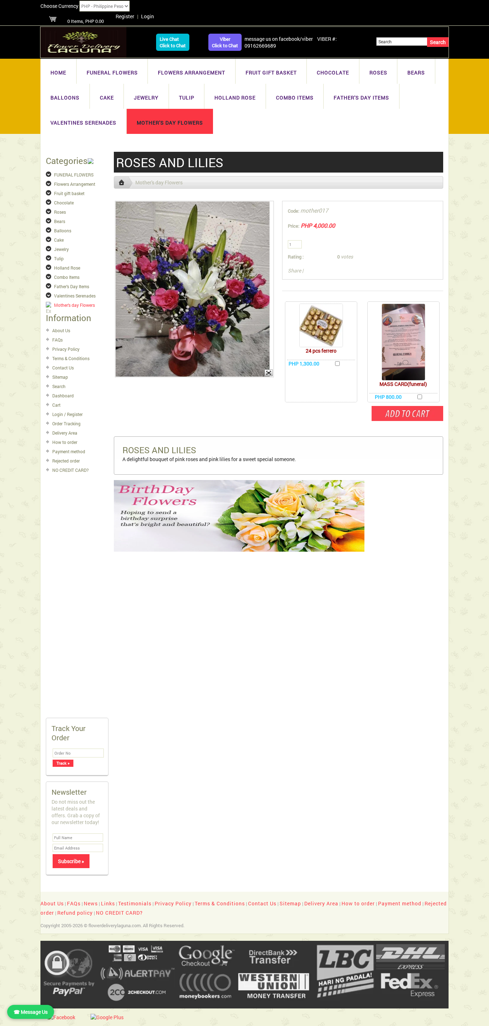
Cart (56, 405)
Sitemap (60, 377)
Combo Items (295, 97)
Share (294, 270)
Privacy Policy (65, 349)
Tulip (186, 97)
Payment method (68, 451)
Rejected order (66, 461)
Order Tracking (66, 423)
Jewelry (146, 97)
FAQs (57, 340)
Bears (416, 72)
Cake (107, 97)
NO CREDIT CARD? (70, 470)
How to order (64, 442)
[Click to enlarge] (321, 325)
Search (59, 386)
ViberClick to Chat (225, 42)
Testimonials (134, 903)
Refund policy (75, 912)
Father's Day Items (361, 97)
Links (108, 903)
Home (58, 72)
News (91, 903)
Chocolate (333, 72)
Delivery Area (64, 433)
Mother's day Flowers (170, 122)
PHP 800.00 (388, 396)
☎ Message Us (31, 1011)
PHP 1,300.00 (304, 363)
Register (125, 16)
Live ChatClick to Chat (173, 42)
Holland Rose (235, 97)
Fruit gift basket (271, 72)
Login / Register (67, 414)
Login (147, 16)
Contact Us (63, 368)
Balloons (64, 97)
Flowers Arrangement (191, 72)
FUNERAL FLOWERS (112, 72)
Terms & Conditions (70, 358)
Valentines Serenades (83, 122)
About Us (61, 330)
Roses (378, 72)
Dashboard (63, 395)
